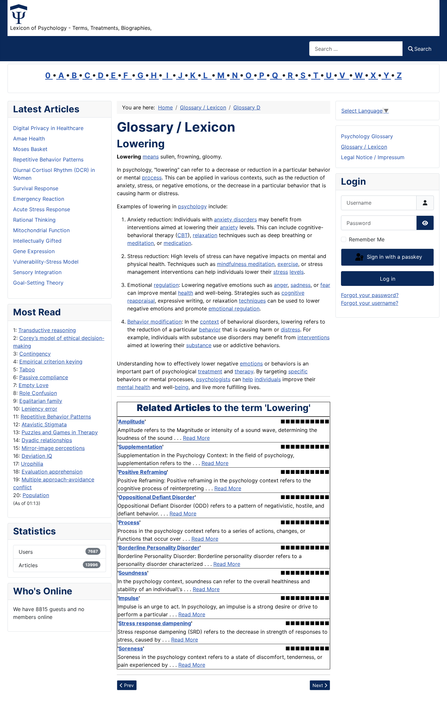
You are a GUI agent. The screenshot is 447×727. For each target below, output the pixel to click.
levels (297, 272)
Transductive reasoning (47, 330)
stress (280, 272)
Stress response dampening (154, 623)
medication (177, 243)
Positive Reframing (142, 472)
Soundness (132, 572)
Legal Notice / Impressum (372, 157)
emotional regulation (233, 308)
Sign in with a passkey (393, 256)
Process (128, 522)
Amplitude (131, 421)
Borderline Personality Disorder (159, 547)
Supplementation (140, 446)
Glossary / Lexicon (364, 146)
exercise (287, 264)
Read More (196, 438)
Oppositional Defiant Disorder (156, 497)
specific (298, 371)
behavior (210, 329)
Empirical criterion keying (50, 361)
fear (325, 285)
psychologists (213, 379)
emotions (251, 363)
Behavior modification (154, 321)
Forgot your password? (370, 295)
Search (422, 49)
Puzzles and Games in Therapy (60, 432)
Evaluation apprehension (52, 471)
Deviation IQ (37, 456)
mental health (133, 387)
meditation (140, 243)
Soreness (130, 648)
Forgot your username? (369, 303)
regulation (166, 285)
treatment (210, 371)
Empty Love (33, 385)
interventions (313, 337)
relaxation (205, 235)
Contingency (35, 353)
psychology (192, 206)
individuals (268, 379)
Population (36, 495)
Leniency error (39, 408)
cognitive (292, 292)
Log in (387, 278)
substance (198, 345)
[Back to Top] (435, 715)
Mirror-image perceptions (53, 448)
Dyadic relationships (47, 440)
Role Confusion (38, 393)
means (151, 156)
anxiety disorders (235, 219)
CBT (182, 235)
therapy (244, 371)
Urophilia (32, 463)
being (181, 387)
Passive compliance (43, 377)
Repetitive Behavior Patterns (56, 416)
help (247, 379)
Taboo (27, 369)
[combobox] (356, 48)
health (185, 292)
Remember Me (366, 239)
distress (290, 329)
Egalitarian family (40, 401)
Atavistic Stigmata (44, 424)
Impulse (128, 598)
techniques (252, 300)
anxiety (229, 227)
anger (281, 285)
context (209, 321)
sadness (301, 285)
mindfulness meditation (246, 264)
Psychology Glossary (367, 136)
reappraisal (141, 300)
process (152, 177)
